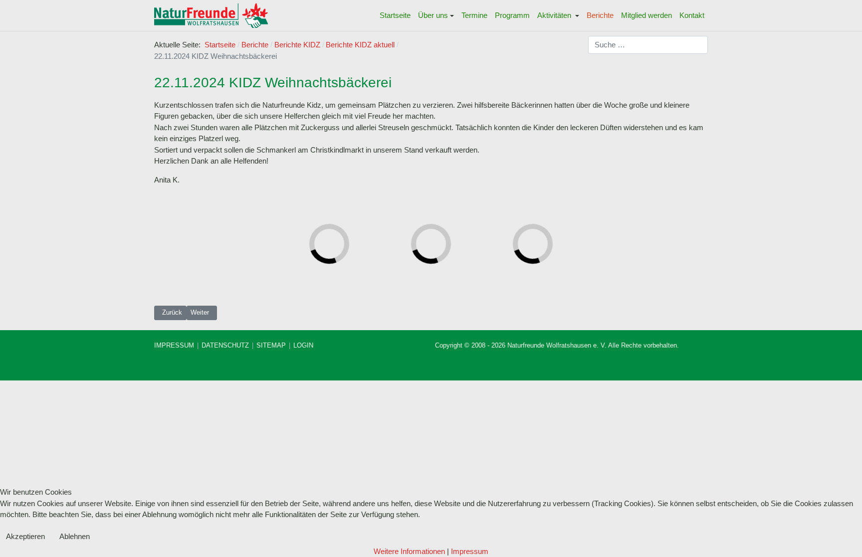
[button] (436, 15)
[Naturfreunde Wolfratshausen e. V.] (211, 15)
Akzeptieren (25, 536)
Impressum (469, 551)
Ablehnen (74, 536)
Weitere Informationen (409, 551)
